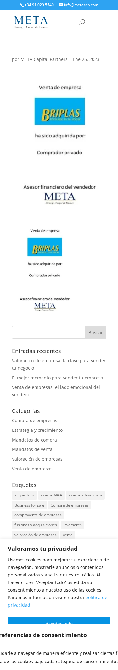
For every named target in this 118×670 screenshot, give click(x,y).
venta (68, 535)
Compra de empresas (34, 420)
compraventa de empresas (38, 514)
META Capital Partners (44, 59)
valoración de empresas (35, 535)
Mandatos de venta (32, 449)
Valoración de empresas (37, 459)
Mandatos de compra (34, 440)
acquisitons (24, 495)
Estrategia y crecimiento (37, 430)
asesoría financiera (85, 495)
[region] (59, 604)
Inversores (72, 525)
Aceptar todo (59, 624)
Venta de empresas (32, 469)
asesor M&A (51, 495)
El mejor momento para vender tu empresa (57, 378)
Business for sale (29, 505)
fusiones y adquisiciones (35, 525)
